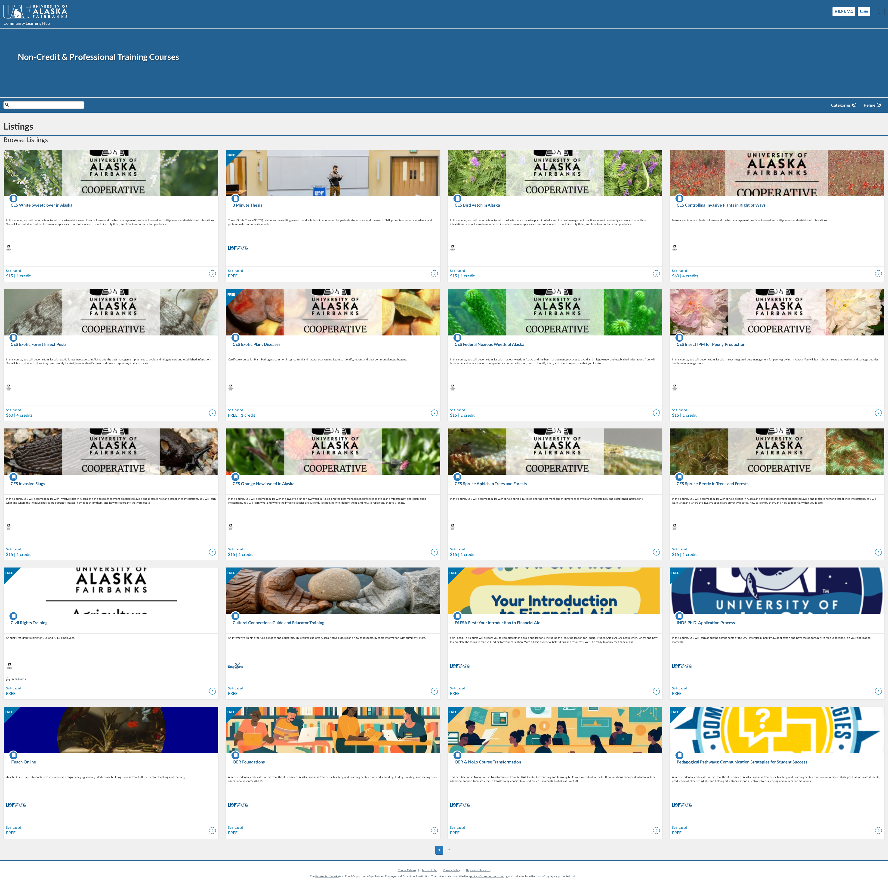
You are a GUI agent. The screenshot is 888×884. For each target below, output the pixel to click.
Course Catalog (407, 870)
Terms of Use (429, 870)
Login (864, 11)
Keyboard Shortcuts (478, 870)
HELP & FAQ (844, 11)
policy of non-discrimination (487, 876)
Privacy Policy (451, 870)
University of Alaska (327, 876)
